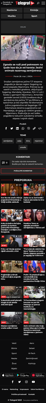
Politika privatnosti (19, 394)
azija (19, 141)
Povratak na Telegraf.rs (8, 3)
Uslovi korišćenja (37, 389)
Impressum (24, 389)
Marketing (14, 389)
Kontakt (31, 394)
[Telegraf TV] (33, 381)
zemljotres (8, 141)
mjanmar (39, 141)
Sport (34, 16)
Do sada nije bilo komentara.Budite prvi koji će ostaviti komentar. (27, 162)
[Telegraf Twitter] (19, 381)
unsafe (23, 147)
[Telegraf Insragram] (26, 381)
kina (28, 141)
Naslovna (12, 10)
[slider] (23, 60)
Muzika (12, 16)
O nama (5, 389)
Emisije (34, 10)
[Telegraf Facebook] (12, 381)
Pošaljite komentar (23, 171)
